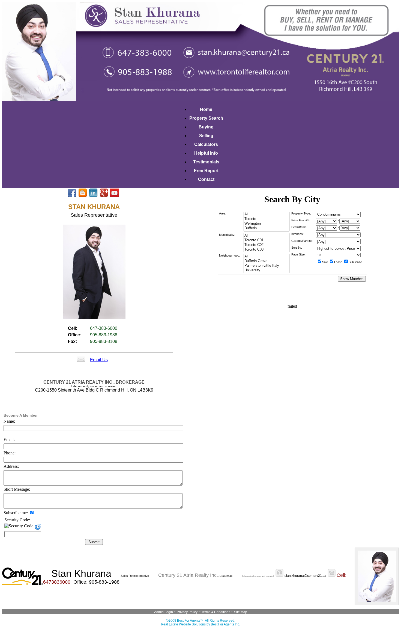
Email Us (99, 359)
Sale (325, 262)
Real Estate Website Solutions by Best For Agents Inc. (200, 624)
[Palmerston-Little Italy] (266, 265)
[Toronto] (266, 219)
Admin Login (163, 612)
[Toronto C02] (266, 245)
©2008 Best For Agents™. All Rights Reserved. (200, 620)
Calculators (206, 144)
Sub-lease (355, 262)
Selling (206, 135)
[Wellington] (266, 223)
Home (206, 109)
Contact (206, 179)
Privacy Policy (187, 612)
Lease (338, 262)
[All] (266, 214)
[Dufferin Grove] (266, 261)
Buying (206, 127)
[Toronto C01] (266, 240)
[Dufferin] (266, 228)
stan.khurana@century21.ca (305, 576)
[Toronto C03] (266, 249)
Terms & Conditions (215, 612)
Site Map (240, 612)
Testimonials (206, 162)
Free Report (206, 170)
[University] (266, 270)
